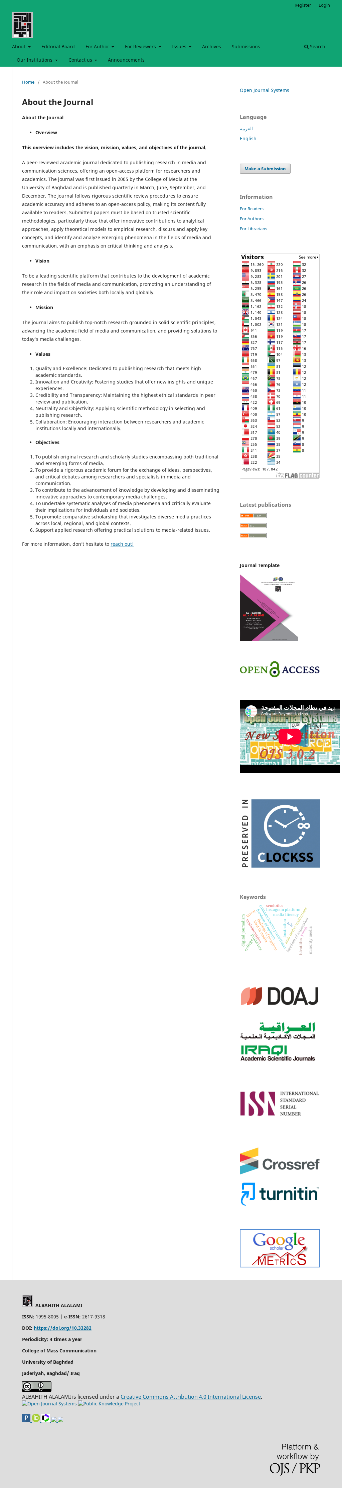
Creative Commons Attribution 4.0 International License (191, 1396)
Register (303, 5)
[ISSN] (280, 1115)
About (19, 46)
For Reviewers (141, 46)
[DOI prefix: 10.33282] (60, 1420)
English (248, 138)
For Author (98, 46)
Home (28, 82)
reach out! (122, 544)
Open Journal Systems (264, 90)
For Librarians (253, 229)
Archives (211, 46)
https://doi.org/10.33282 (63, 1328)
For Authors (252, 219)
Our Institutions (35, 60)
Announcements (126, 60)
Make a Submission (265, 169)
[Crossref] (280, 1172)
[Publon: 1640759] (27, 1420)
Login (324, 5)
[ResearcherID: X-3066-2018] (46, 1420)
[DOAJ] (280, 1012)
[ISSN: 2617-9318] (54, 1420)
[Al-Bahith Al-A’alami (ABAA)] (280, 1265)
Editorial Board (58, 46)
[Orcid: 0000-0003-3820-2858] (36, 1420)
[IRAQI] (280, 1062)
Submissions (246, 46)
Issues (180, 46)
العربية (246, 128)
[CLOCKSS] (280, 869)
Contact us (81, 60)
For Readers (252, 209)
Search (317, 46)
